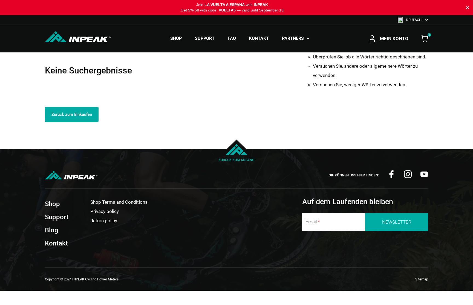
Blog (51, 230)
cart (425, 38)
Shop (176, 38)
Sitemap (421, 279)
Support (205, 38)
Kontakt (259, 38)
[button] (413, 20)
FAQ (232, 38)
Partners (293, 38)
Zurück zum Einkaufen (71, 114)
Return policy (103, 220)
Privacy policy (104, 211)
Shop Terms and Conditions (119, 202)
